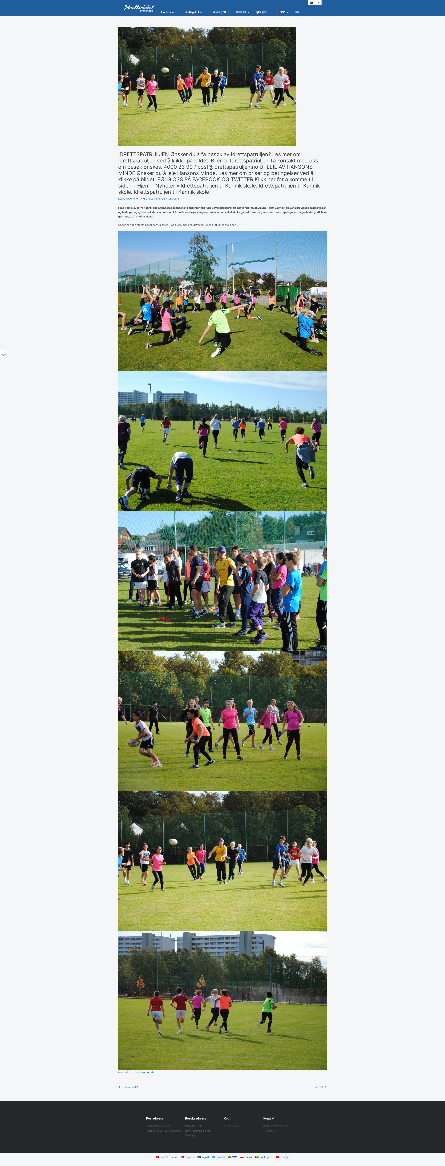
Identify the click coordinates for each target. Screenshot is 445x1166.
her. (234, 225)
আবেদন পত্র (241, 12)
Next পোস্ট (319, 1087)
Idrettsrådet (168, 12)
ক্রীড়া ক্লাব (261, 12)
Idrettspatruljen (193, 12)
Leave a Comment (129, 198)
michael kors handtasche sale (136, 1072)
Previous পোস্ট (128, 1087)
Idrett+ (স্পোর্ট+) (221, 12)
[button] (315, 2)
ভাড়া (297, 12)
